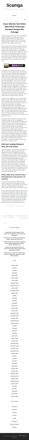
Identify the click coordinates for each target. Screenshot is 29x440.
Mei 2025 (14, 300)
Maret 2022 (14, 393)
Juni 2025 (14, 298)
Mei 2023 (14, 361)
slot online (14, 406)
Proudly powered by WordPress (10, 435)
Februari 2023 (14, 368)
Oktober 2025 (14, 288)
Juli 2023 (14, 356)
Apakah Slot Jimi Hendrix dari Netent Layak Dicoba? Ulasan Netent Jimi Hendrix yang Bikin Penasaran (14, 249)
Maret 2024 (14, 336)
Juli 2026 (14, 268)
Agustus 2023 (14, 353)
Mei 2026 (14, 270)
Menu (15, 15)
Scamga (14, 5)
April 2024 (14, 333)
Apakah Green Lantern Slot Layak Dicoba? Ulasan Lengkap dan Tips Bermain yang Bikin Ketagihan (14, 254)
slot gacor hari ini (14, 424)
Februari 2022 (14, 396)
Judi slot (14, 427)
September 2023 (14, 351)
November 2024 (14, 315)
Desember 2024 (14, 313)
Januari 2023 (14, 371)
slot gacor (14, 409)
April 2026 (14, 273)
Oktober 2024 (14, 318)
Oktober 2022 (14, 378)
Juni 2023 (14, 358)
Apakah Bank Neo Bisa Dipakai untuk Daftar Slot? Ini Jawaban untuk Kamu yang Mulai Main (14, 234)
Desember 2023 (14, 343)
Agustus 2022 (14, 383)
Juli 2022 (14, 386)
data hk (14, 412)
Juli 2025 (14, 295)
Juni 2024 (14, 328)
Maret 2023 (14, 366)
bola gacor (14, 421)
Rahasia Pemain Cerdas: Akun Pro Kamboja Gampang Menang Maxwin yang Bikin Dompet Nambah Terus (14, 243)
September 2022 (14, 381)
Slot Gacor (14, 21)
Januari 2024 (14, 341)
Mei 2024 (14, 330)
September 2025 (14, 290)
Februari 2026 (14, 278)
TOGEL (14, 418)
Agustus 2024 (14, 323)
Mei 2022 (14, 388)
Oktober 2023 (14, 348)
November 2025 (14, 285)
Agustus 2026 (14, 265)
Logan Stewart (20, 205)
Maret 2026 (14, 275)
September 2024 (14, 320)
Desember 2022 (14, 373)
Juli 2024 (14, 325)
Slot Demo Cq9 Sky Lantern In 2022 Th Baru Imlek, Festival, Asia (21, 217)
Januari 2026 (14, 280)
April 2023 (14, 363)
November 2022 (14, 376)
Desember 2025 (14, 283)
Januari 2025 (14, 310)
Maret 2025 (14, 305)
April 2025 (14, 303)
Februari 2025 (14, 308)
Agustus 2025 (14, 293)
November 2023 (14, 346)
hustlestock (14, 437)
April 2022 (14, 391)
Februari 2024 (14, 338)
